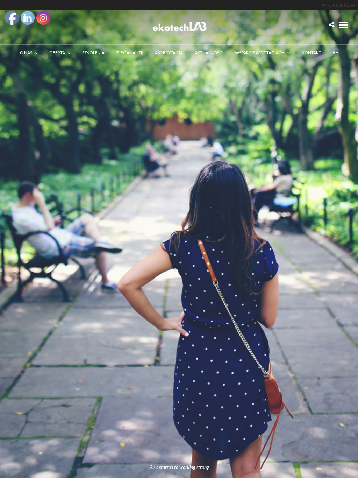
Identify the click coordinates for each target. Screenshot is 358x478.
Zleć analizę (129, 52)
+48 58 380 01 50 (338, 5)
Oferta (57, 52)
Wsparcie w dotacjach (260, 52)
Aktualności (208, 52)
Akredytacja (169, 52)
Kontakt (311, 52)
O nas (26, 52)
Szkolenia (93, 52)
